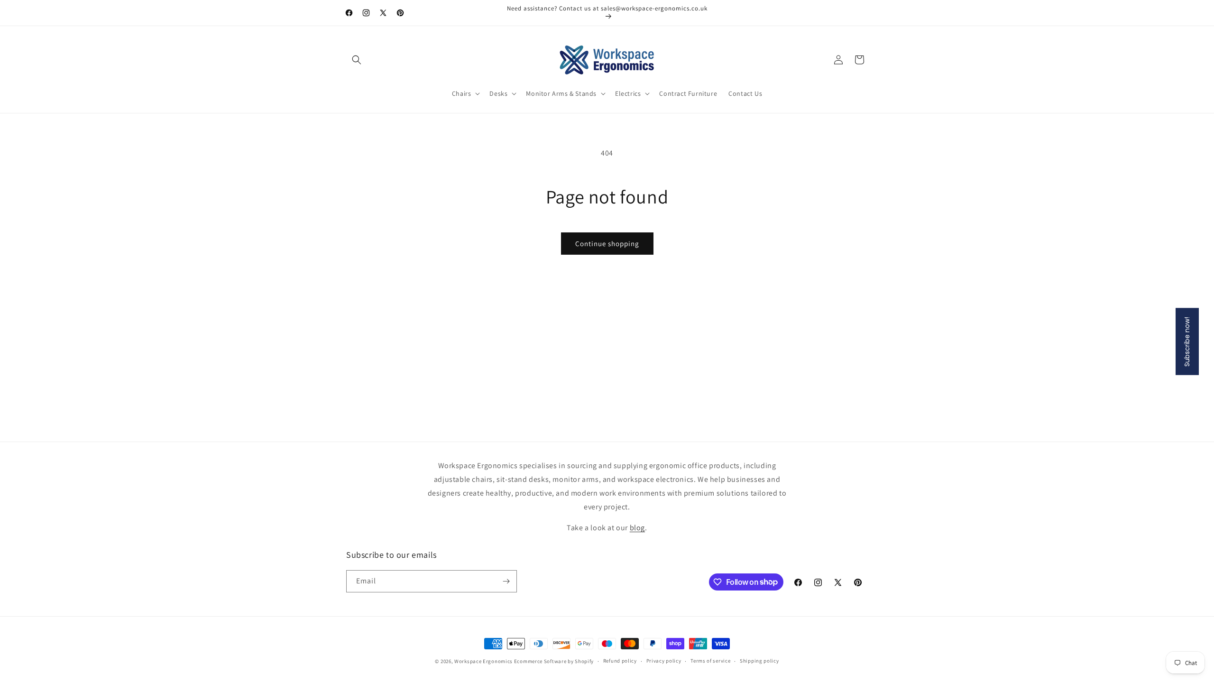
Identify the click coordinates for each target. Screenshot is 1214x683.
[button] (356, 59)
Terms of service (710, 660)
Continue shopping (607, 243)
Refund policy (620, 660)
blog (637, 528)
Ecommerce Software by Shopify (554, 661)
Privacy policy (663, 660)
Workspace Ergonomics (483, 661)
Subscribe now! (1187, 342)
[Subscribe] (506, 581)
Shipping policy (759, 660)
